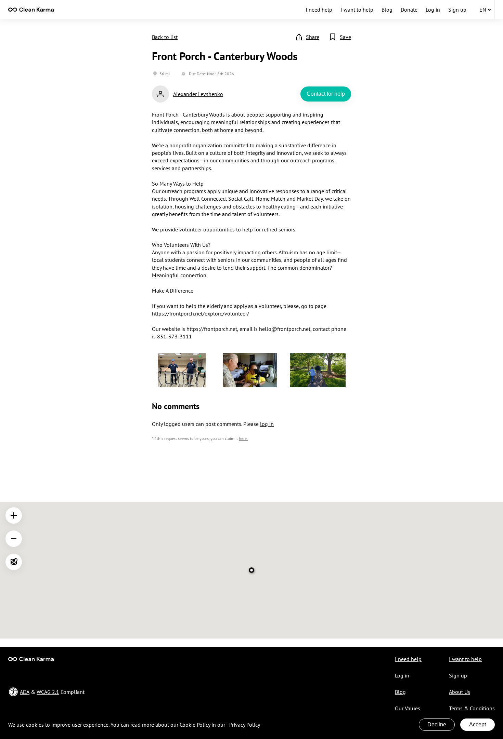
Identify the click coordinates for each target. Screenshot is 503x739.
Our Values (407, 708)
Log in (433, 9)
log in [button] (267, 423)
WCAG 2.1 (48, 691)
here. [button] (243, 438)
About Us (459, 691)
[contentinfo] (31, 9)
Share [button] (312, 36)
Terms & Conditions (472, 708)
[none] (31, 9)
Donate (409, 9)
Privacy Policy (244, 724)
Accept (477, 724)
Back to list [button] (165, 36)
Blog (387, 9)
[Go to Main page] (31, 659)
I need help (319, 9)
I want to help (356, 9)
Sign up (457, 9)
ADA (24, 691)
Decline (436, 724)
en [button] (482, 9)
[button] (182, 371)
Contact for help (326, 94)
